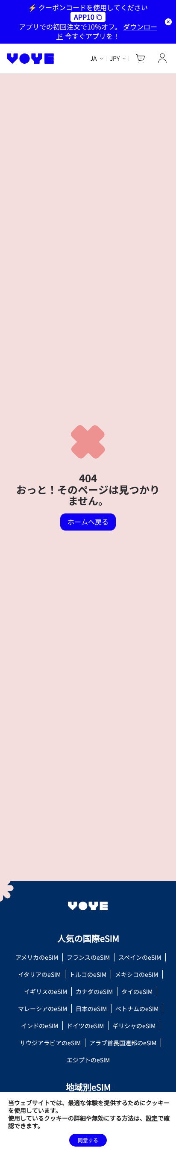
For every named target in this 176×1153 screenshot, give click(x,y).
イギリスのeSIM (45, 991)
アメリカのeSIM (36, 957)
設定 (152, 1118)
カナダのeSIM (94, 991)
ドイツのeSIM (85, 1025)
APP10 (84, 16)
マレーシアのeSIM (42, 1008)
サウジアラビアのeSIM (50, 1042)
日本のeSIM (91, 1008)
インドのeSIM (39, 1025)
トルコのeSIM (87, 974)
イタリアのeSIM (39, 974)
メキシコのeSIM (136, 974)
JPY (115, 58)
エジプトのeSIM (88, 1060)
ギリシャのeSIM (133, 1025)
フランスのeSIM (88, 957)
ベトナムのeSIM (136, 1008)
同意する (88, 1140)
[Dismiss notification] (168, 22)
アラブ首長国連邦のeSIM (122, 1042)
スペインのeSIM (139, 957)
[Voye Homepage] (30, 58)
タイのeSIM (137, 991)
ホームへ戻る (88, 521)
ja (93, 58)
